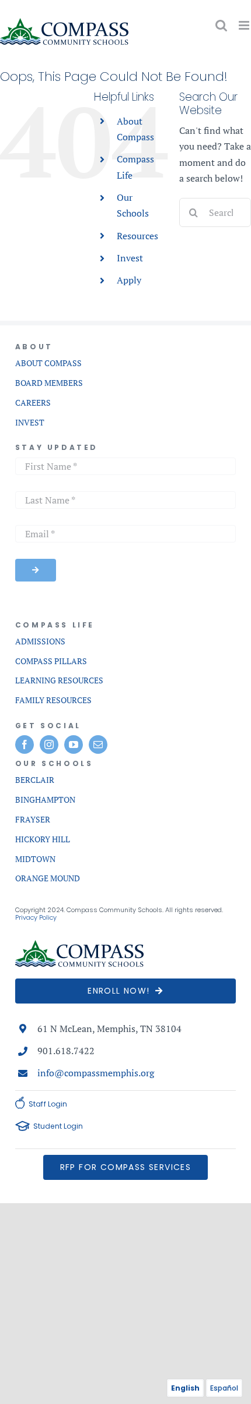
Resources (137, 235)
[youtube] (73, 744)
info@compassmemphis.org (95, 1072)
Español (224, 1388)
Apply (129, 280)
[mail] (98, 744)
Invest (130, 257)
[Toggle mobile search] (221, 25)
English (185, 1388)
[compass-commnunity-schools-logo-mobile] (79, 944)
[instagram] (49, 744)
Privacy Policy (36, 917)
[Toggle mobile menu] (245, 25)
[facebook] (24, 744)
